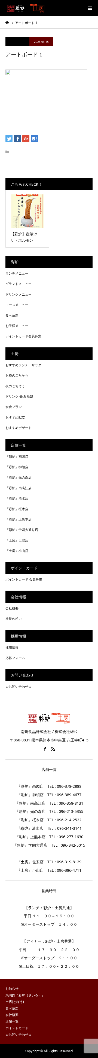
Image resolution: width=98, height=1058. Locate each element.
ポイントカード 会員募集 (23, 579)
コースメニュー (16, 304)
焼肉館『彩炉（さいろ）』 (25, 995)
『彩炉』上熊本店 (18, 519)
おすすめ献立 (15, 417)
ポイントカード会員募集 (23, 336)
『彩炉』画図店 (16, 456)
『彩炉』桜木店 (16, 509)
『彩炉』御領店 (16, 467)
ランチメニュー (16, 273)
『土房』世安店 (16, 540)
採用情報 (12, 647)
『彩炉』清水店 (16, 498)
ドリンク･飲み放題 (19, 396)
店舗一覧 (12, 1021)
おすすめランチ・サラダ (23, 365)
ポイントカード (16, 1028)
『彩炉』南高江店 (18, 488)
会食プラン (13, 406)
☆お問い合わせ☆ (18, 686)
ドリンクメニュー (18, 294)
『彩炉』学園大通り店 (21, 529)
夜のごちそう (15, 386)
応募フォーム (15, 658)
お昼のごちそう (16, 375)
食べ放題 (12, 315)
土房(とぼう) (14, 1001)
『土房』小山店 (16, 550)
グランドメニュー (18, 283)
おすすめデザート (18, 427)
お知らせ (12, 988)
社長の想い (13, 618)
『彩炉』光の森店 (18, 477)
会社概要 (12, 608)
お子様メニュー (16, 325)
